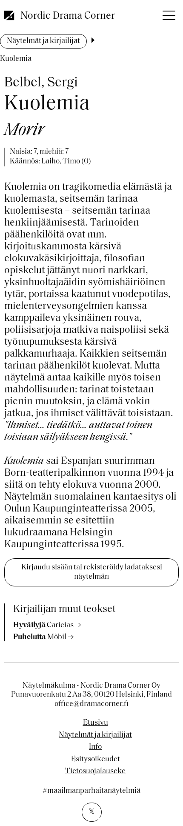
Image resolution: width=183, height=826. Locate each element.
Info (95, 747)
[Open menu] (168, 12)
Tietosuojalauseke (95, 771)
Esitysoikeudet (95, 759)
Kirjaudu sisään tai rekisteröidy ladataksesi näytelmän (91, 572)
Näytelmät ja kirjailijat (43, 41)
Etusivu (95, 723)
